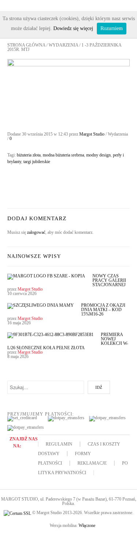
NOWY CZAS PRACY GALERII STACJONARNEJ (109, 280)
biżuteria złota (29, 155)
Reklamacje (92, 463)
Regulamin (59, 444)
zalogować (36, 232)
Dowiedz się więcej (73, 28)
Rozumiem (111, 28)
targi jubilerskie (36, 161)
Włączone (87, 525)
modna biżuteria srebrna (63, 155)
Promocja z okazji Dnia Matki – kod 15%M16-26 (103, 310)
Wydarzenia (63, 45)
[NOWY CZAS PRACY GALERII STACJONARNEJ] (46, 278)
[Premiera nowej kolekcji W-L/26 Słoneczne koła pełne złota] (50, 337)
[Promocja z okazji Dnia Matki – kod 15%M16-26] (40, 308)
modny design (98, 155)
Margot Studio (91, 134)
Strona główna (26, 45)
